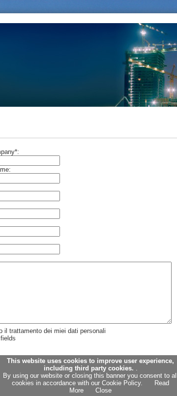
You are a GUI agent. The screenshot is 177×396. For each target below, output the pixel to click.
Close (103, 390)
